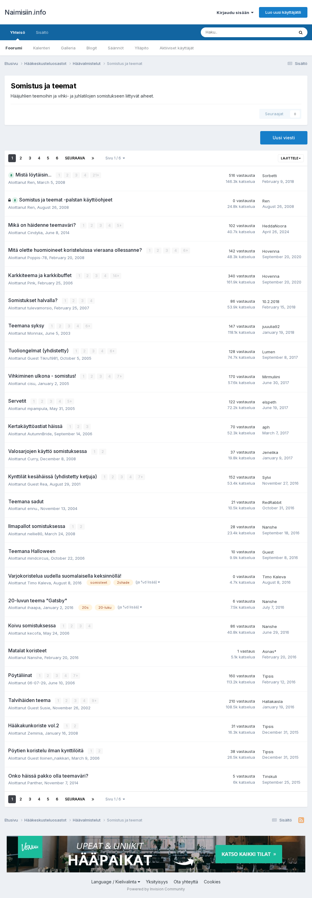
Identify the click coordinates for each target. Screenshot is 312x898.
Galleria (68, 47)
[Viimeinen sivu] (93, 158)
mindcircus (37, 558)
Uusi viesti (284, 137)
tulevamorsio (39, 307)
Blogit (92, 47)
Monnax (35, 333)
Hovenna (270, 251)
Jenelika (270, 452)
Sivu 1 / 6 (114, 158)
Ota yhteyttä (186, 881)
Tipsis (268, 676)
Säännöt (116, 47)
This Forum (276, 32)
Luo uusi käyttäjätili (283, 12)
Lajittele (290, 158)
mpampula (37, 408)
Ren (31, 182)
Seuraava (75, 158)
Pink (31, 282)
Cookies (212, 881)
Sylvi (266, 477)
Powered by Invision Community (156, 889)
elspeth (269, 402)
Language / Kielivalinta (114, 881)
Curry (32, 458)
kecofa (34, 633)
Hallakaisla (272, 701)
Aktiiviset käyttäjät (177, 47)
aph (266, 427)
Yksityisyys (157, 881)
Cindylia (35, 232)
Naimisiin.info (25, 12)
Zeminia (35, 733)
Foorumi (13, 47)
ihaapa (34, 607)
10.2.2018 (270, 301)
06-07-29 (36, 682)
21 (95, 175)
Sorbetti (269, 175)
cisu (31, 383)
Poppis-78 (37, 257)
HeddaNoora (274, 225)
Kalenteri (41, 47)
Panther (34, 782)
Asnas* (269, 651)
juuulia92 (271, 326)
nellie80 (34, 533)
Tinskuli (269, 776)
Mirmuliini (271, 376)
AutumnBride (39, 433)
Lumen (268, 351)
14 (115, 275)
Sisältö (42, 32)
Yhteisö (17, 32)
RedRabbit (272, 502)
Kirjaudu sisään (234, 12)
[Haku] (300, 32)
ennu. (32, 508)
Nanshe (269, 527)
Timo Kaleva (39, 582)
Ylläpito (142, 47)
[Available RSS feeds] (301, 820)
